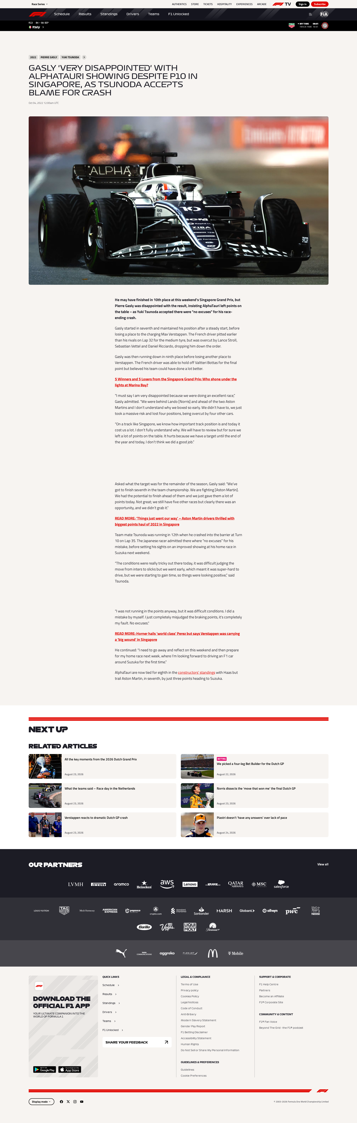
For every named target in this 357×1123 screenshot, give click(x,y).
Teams (153, 14)
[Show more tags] (84, 57)
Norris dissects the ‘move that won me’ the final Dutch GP (256, 788)
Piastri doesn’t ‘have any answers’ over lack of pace (252, 817)
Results (85, 14)
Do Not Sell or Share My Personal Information (210, 1050)
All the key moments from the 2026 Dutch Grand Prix (101, 759)
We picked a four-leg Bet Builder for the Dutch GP (250, 764)
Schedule (62, 14)
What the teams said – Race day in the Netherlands (100, 788)
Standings (109, 14)
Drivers (132, 14)
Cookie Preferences (194, 1076)
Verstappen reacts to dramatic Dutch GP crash (96, 817)
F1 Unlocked (178, 14)
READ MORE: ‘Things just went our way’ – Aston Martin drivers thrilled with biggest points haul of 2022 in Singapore (174, 521)
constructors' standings (196, 672)
